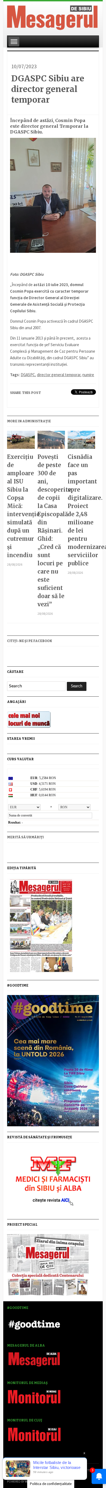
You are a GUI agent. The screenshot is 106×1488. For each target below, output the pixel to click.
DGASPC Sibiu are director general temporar (47, 89)
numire (88, 374)
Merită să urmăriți (25, 837)
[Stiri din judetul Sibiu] (52, 16)
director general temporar (58, 374)
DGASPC (28, 374)
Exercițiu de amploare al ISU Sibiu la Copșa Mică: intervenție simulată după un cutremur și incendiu (21, 506)
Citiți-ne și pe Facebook (29, 641)
